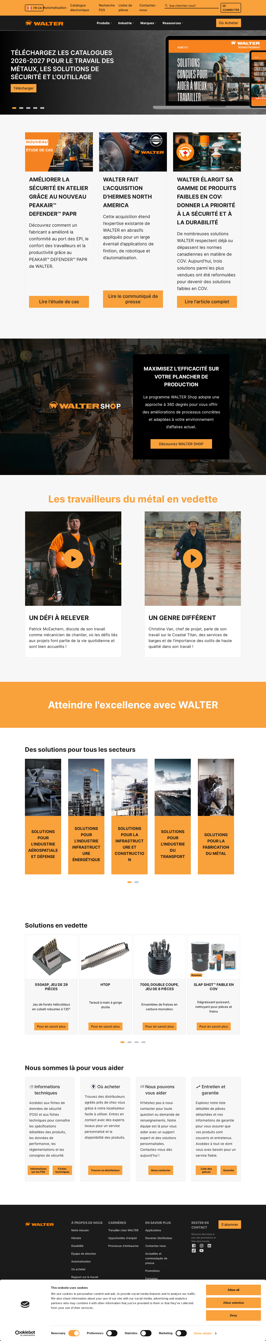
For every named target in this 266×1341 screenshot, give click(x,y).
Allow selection (233, 1302)
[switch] (111, 1333)
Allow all (233, 1289)
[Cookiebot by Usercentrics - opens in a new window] (25, 1333)
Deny (233, 1315)
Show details (203, 1333)
